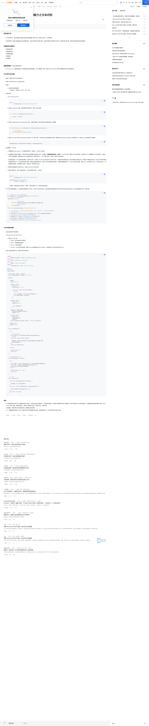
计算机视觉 (30, 415)
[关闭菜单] (2, 2)
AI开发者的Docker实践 (117, 62)
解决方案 (25, 2)
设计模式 (24, 501)
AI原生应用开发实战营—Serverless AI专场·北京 (123, 76)
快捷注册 (10, 25)
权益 (30, 2)
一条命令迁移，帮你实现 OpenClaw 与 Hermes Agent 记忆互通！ (128, 102)
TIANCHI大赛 (49, 6)
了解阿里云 (51, 2)
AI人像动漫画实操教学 (117, 47)
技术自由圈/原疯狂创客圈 (9, 501)
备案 (132, 2)
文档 (129, 2)
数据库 (22, 536)
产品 (20, 2)
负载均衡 (18, 536)
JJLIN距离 (6, 489)
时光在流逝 (6, 442)
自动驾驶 (31, 513)
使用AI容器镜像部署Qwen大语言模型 (121, 89)
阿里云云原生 (7, 548)
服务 (46, 2)
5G (19, 524)
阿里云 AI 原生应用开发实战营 (119, 78)
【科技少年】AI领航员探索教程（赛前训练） (123, 56)
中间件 (29, 548)
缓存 (21, 489)
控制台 (136, 2)
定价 (33, 2)
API (35, 415)
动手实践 (33, 6)
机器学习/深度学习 (18, 477)
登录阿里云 (23, 25)
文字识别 (24, 415)
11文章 (24, 723)
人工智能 (13, 415)
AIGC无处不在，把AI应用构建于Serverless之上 (123, 53)
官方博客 (39, 6)
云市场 (37, 2)
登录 (146, 2)
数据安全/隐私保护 (31, 454)
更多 (144, 43)
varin (5, 524)
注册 (140, 2)
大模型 (16, 2)
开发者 (18, 415)
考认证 (43, 6)
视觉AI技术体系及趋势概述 (118, 50)
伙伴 (42, 2)
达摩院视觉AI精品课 (117, 59)
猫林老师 (11, 723)
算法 (29, 442)
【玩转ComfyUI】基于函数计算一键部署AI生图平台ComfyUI (126, 92)
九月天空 (6, 454)
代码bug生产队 (7, 513)
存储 (14, 524)
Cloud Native (24, 548)
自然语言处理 (24, 442)
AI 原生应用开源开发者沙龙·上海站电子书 (122, 73)
